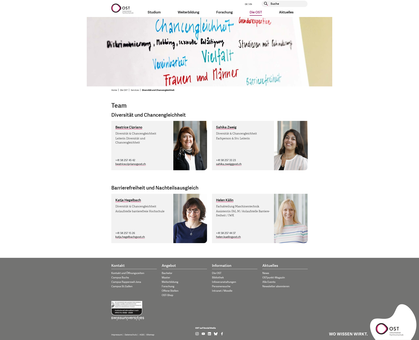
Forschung (168, 286)
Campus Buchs (120, 277)
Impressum (116, 334)
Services (135, 90)
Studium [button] (154, 12)
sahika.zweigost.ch (229, 164)
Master (166, 277)
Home (114, 90)
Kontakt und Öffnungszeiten (127, 273)
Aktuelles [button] (286, 12)
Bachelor (167, 273)
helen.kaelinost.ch (228, 237)
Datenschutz (131, 334)
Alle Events (268, 282)
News (265, 273)
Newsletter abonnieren (275, 286)
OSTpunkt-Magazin (273, 277)
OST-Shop (167, 295)
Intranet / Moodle (222, 291)
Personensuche (221, 286)
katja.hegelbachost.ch (130, 237)
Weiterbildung (170, 282)
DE (246, 4)
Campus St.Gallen (121, 286)
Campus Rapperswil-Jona (126, 282)
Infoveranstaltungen (224, 282)
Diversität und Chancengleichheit (158, 90)
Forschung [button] (224, 12)
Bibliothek (218, 277)
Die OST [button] (256, 12)
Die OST (124, 90)
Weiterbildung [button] (188, 12)
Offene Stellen (170, 291)
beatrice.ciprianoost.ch (130, 164)
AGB (141, 334)
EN (250, 4)
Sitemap (150, 334)
